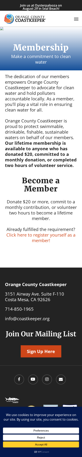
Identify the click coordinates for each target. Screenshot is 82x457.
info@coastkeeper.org (27, 318)
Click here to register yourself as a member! (40, 237)
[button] (76, 19)
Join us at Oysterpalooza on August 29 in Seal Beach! (41, 7)
